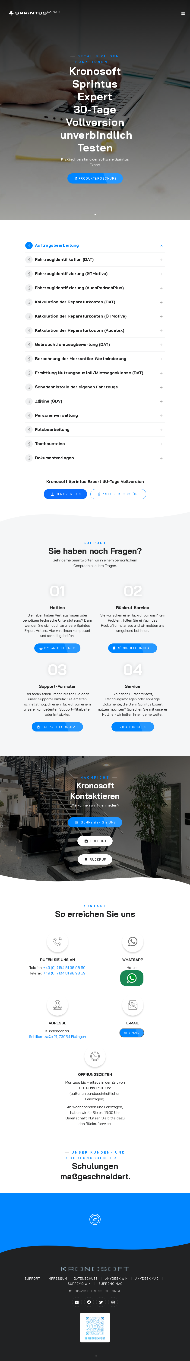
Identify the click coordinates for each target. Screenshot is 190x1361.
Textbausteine (50, 443)
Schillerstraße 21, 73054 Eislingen (57, 1036)
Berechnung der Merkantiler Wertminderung (80, 358)
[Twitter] (101, 1302)
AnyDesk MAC (147, 1278)
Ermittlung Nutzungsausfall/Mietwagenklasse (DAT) (89, 372)
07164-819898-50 (59, 648)
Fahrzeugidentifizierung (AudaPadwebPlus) (79, 287)
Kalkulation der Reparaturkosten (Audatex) (79, 330)
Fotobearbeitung (52, 429)
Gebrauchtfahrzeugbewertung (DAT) (72, 344)
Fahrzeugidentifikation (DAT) (64, 259)
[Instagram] (113, 1302)
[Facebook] (89, 1302)
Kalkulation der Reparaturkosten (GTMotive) (81, 316)
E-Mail (133, 1032)
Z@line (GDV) (48, 401)
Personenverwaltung (56, 415)
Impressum (57, 1278)
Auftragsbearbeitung (57, 245)
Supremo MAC (110, 1284)
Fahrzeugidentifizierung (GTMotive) (71, 273)
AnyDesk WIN (116, 1278)
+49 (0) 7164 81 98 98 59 (64, 973)
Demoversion (68, 494)
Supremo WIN (79, 1284)
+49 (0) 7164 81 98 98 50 (64, 967)
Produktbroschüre (97, 178)
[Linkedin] (77, 1302)
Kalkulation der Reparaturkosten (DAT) (75, 302)
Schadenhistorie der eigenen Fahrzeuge (76, 387)
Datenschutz (86, 1278)
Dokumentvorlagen (54, 457)
